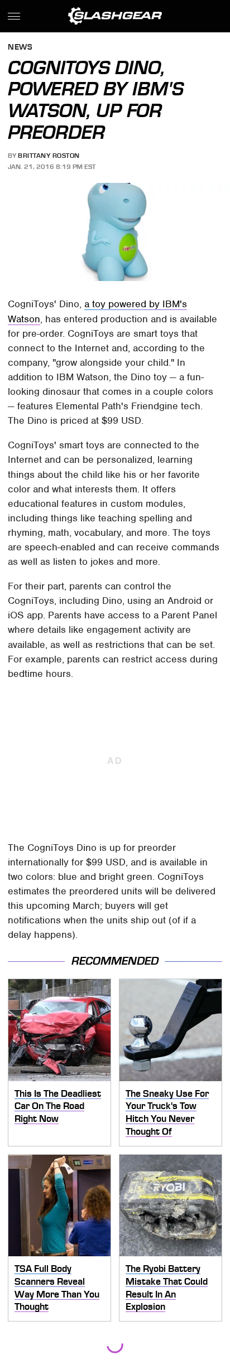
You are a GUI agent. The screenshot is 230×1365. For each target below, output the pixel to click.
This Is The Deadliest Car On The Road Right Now (58, 1106)
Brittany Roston (49, 155)
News (20, 47)
